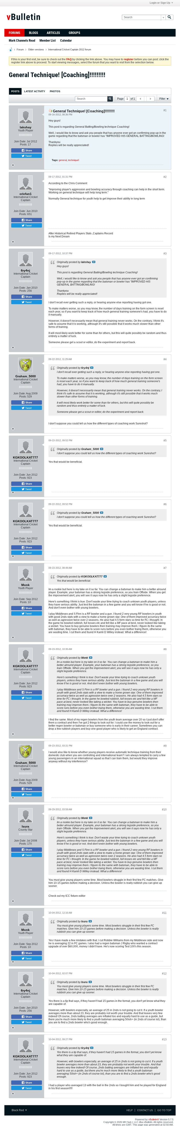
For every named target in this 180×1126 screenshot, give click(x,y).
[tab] (15, 91)
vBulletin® (153, 1119)
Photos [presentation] (55, 91)
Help (129, 1110)
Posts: (23, 144)
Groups (74, 33)
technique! (73, 160)
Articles (53, 33)
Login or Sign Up (160, 2)
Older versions (36, 49)
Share (28, 150)
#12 (164, 973)
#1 (165, 110)
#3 (165, 253)
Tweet (28, 155)
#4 (165, 359)
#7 (165, 568)
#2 (165, 176)
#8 (165, 649)
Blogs (33, 33)
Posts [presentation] (15, 91)
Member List (48, 40)
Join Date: (20, 141)
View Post (93, 262)
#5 (165, 440)
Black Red (18, 1110)
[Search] (169, 17)
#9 (165, 745)
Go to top (164, 1110)
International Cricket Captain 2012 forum (69, 49)
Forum (20, 49)
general (63, 160)
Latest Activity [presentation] (34, 91)
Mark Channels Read (22, 40)
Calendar (66, 40)
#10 (164, 809)
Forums (14, 33)
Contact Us (145, 1110)
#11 (164, 912)
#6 (165, 504)
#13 (164, 1039)
